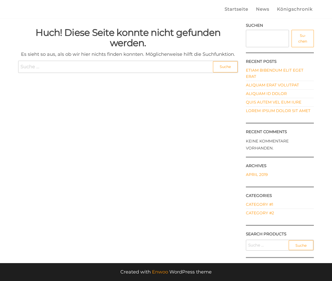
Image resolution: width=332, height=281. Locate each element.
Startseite (236, 9)
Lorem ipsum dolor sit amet (278, 110)
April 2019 (257, 174)
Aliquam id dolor (266, 93)
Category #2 (260, 212)
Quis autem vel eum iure (273, 102)
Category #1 (259, 204)
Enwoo (160, 272)
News (262, 9)
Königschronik (295, 9)
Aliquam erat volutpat (272, 85)
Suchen (254, 25)
